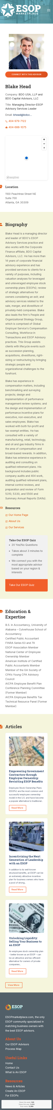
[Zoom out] (44, 144)
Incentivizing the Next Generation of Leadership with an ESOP (26, 860)
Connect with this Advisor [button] (26, 74)
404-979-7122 (17, 121)
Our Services (16, 527)
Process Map (13, 1048)
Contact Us (12, 1067)
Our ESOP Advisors (17, 1044)
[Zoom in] (44, 139)
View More (14, 985)
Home (9, 1063)
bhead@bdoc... (22, 114)
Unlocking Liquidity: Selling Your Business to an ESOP (25, 941)
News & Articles (15, 1086)
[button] (26, 158)
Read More (17, 807)
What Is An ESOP (15, 1072)
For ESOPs (11, 1095)
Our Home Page (18, 514)
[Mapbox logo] (12, 177)
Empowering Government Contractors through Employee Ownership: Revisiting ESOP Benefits (26, 776)
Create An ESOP (15, 1090)
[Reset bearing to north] (44, 148)
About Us (14, 521)
